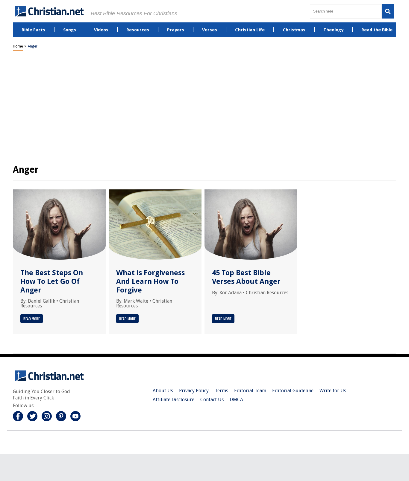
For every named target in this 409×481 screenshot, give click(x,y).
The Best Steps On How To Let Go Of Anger (51, 281)
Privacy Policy (194, 390)
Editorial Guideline (292, 390)
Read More (31, 318)
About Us (163, 390)
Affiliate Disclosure (173, 399)
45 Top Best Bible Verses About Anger (246, 277)
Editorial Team (250, 390)
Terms (221, 390)
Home (18, 46)
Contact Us (212, 399)
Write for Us (332, 390)
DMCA (236, 399)
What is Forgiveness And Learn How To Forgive (150, 281)
